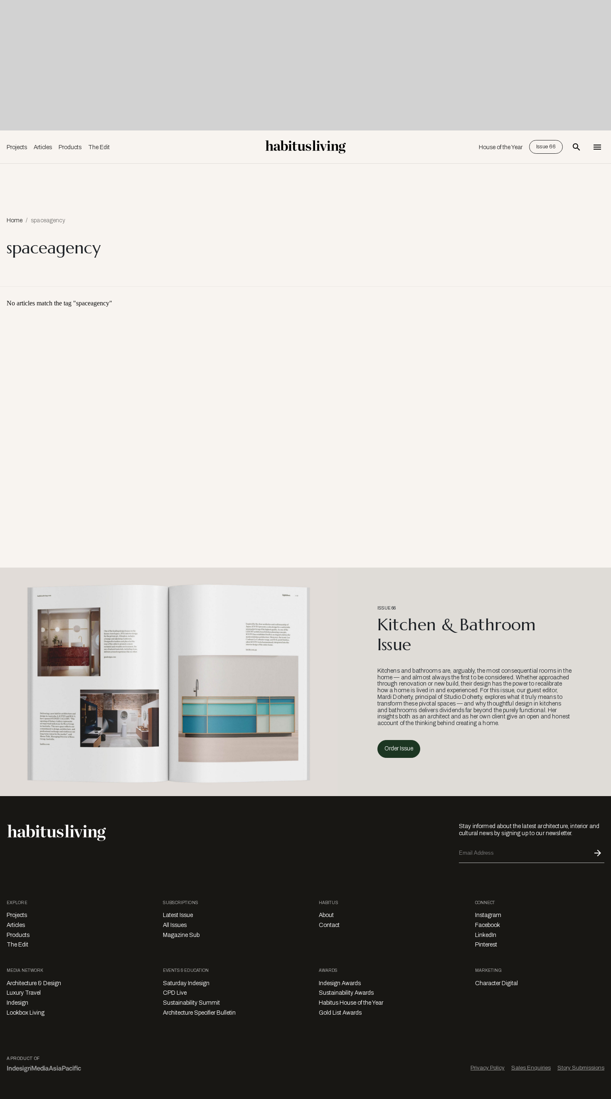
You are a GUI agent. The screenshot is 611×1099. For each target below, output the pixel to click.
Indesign (17, 1003)
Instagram (488, 915)
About (326, 915)
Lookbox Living (25, 1013)
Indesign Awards (340, 983)
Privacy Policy (488, 1068)
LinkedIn (485, 935)
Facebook (487, 925)
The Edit (99, 147)
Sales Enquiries (531, 1068)
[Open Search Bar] (576, 147)
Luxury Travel (24, 993)
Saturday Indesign (186, 983)
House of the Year (500, 147)
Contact (329, 925)
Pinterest (486, 945)
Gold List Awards (340, 1013)
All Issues (175, 925)
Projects (17, 147)
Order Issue (398, 748)
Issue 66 (546, 147)
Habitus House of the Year (351, 1003)
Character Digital (496, 983)
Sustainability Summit (191, 1003)
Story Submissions (580, 1068)
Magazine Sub (181, 935)
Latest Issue (178, 915)
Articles (43, 147)
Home (14, 220)
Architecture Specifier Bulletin (199, 1013)
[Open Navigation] (597, 147)
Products (70, 147)
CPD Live (175, 993)
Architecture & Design (34, 983)
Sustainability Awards (346, 993)
